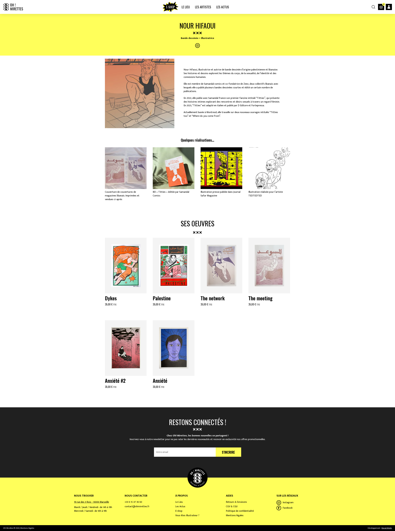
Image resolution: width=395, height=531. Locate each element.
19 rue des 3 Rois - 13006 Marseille (91, 502)
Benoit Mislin (387, 528)
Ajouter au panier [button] (126, 311)
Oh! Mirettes (13, 7)
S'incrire (228, 452)
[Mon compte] (389, 7)
